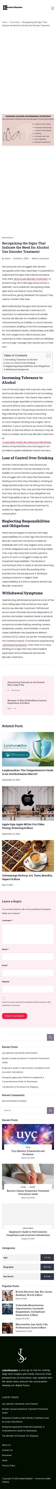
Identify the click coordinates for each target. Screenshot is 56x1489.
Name (5, 949)
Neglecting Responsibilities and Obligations (28, 366)
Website (5, 982)
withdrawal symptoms (15, 644)
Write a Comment (40, 259)
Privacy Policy (8, 1465)
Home (4, 1460)
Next (9, 708)
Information (7, 237)
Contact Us (7, 1450)
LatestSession (10, 1370)
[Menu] (52, 8)
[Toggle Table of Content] (47, 355)
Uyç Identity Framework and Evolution (20, 1053)
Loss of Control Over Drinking (20, 363)
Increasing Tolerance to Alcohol (21, 359)
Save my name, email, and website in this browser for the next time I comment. (26, 1003)
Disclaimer (7, 1455)
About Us (6, 1445)
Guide (23, 1187)
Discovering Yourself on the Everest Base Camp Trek (26, 683)
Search (50, 1037)
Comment (7, 920)
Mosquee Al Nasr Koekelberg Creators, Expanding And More (27, 701)
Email (5, 965)
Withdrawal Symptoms (17, 369)
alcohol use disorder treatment (30, 278)
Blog (28, 1147)
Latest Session (26, 1478)
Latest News (28, 1228)
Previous (16, 690)
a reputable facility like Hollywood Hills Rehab (27, 442)
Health (32, 1187)
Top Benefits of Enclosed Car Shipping (20, 1087)
